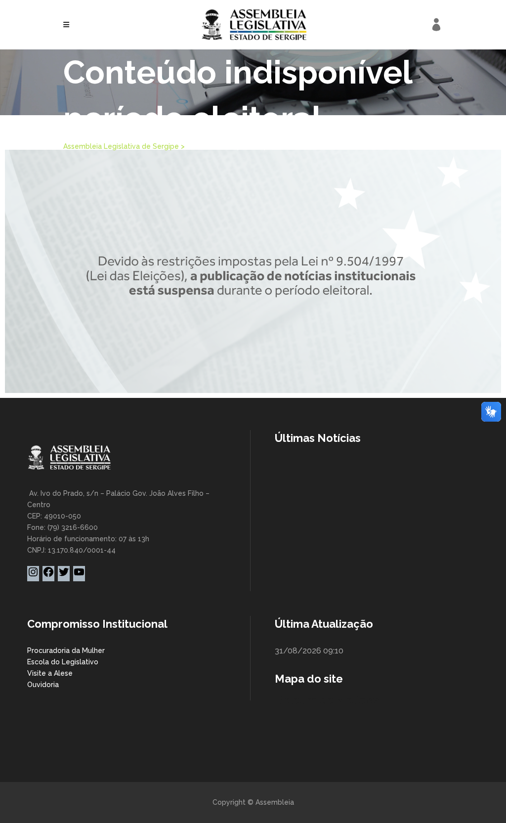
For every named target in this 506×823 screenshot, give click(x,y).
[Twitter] (64, 575)
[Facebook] (48, 575)
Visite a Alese (50, 673)
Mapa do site (309, 678)
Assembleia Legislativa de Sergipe (121, 146)
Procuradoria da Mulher (66, 650)
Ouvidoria (43, 685)
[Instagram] (33, 575)
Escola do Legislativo (62, 662)
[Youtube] (79, 575)
